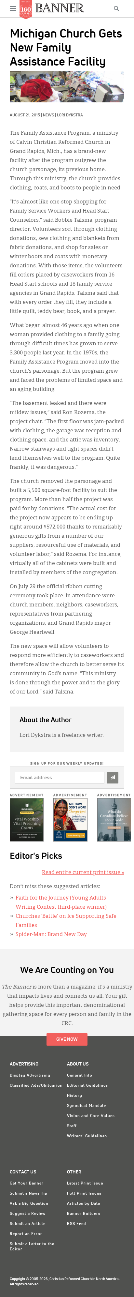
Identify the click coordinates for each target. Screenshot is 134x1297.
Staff (72, 1126)
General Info (79, 1076)
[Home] (59, 7)
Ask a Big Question (29, 1204)
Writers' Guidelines (87, 1136)
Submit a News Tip (28, 1194)
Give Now (67, 1039)
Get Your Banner (27, 1183)
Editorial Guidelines (87, 1086)
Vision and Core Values (91, 1116)
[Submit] (112, 777)
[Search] (116, 8)
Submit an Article (28, 1224)
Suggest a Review (28, 1214)
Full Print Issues (84, 1194)
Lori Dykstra (70, 115)
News (48, 115)
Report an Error (26, 1234)
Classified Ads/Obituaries (36, 1086)
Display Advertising (30, 1076)
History (74, 1096)
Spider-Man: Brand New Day (51, 934)
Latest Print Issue (85, 1183)
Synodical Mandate (86, 1106)
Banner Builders (83, 1214)
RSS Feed (76, 1224)
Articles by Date (83, 1204)
